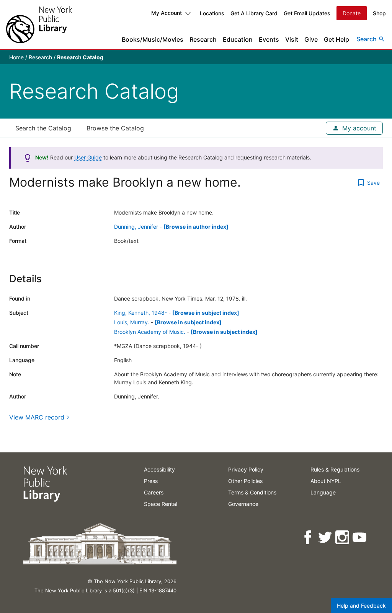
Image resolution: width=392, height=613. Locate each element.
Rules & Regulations (334, 469)
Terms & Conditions (252, 492)
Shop (379, 13)
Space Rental (160, 504)
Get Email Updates (307, 13)
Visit (291, 39)
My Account (166, 13)
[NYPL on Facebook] (308, 537)
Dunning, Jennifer (136, 226)
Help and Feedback (361, 605)
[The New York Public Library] (39, 24)
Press (151, 481)
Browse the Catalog (115, 128)
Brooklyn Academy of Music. (149, 331)
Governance (243, 504)
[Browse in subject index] (205, 312)
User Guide (88, 157)
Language (323, 492)
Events (269, 39)
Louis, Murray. (131, 322)
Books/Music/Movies (152, 39)
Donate (352, 13)
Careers (153, 492)
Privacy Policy (245, 469)
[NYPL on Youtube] (360, 537)
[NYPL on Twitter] (325, 537)
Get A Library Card (254, 13)
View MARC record (36, 417)
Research (203, 39)
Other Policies (245, 481)
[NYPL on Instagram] (342, 537)
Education (238, 39)
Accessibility (159, 469)
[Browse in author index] (196, 226)
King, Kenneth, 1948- (140, 312)
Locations (212, 13)
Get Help (336, 39)
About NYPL (325, 481)
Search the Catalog (43, 128)
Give (311, 39)
